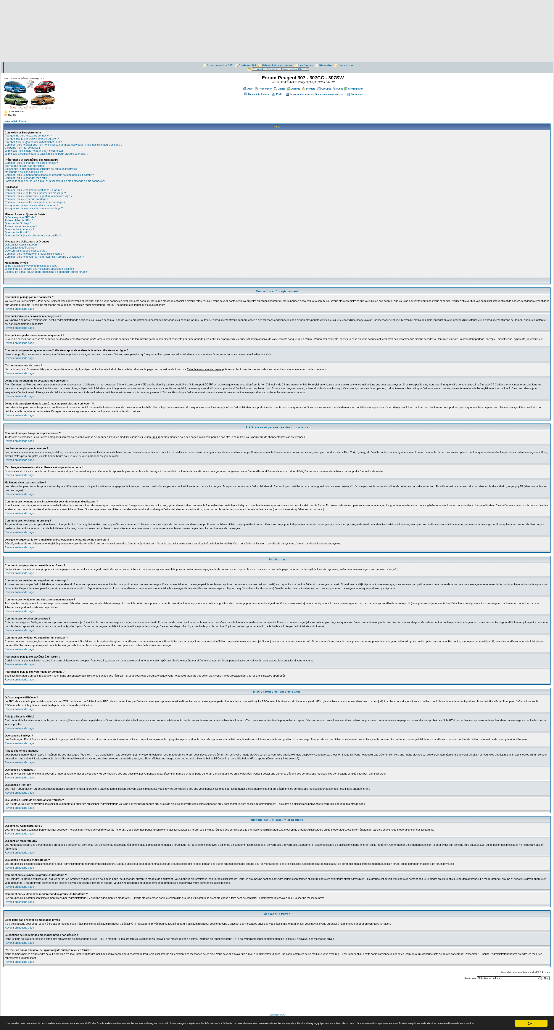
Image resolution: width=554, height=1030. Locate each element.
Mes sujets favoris (258, 94)
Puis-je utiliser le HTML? (19, 220)
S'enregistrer (355, 88)
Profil (279, 94)
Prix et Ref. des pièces (277, 65)
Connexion (357, 94)
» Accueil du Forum (15, 121)
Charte (281, 88)
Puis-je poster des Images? (21, 226)
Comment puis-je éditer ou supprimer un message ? (35, 193)
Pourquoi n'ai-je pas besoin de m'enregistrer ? (32, 138)
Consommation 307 (220, 65)
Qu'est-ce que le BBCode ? (21, 217)
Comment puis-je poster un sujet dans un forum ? (34, 190)
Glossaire (325, 65)
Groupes (326, 88)
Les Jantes (305, 65)
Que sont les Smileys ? (18, 223)
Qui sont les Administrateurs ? (22, 244)
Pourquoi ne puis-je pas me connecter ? (28, 135)
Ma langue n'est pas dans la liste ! (24, 171)
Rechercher (265, 88)
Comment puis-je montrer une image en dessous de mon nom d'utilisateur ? (49, 174)
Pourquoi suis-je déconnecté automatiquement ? (33, 141)
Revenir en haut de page (19, 308)
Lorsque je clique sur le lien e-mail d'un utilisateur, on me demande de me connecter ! (55, 181)
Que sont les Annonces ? (19, 229)
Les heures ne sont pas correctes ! (25, 165)
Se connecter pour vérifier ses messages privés (316, 94)
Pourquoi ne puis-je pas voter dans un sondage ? (34, 208)
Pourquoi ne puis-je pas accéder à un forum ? (31, 205)
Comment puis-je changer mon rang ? (27, 178)
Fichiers (310, 88)
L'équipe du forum (277, 1015)
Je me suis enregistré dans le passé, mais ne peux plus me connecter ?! (47, 153)
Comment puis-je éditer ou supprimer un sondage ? (35, 202)
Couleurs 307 (247, 65)
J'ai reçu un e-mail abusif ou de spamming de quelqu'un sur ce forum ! (46, 271)
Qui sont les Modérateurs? (20, 247)
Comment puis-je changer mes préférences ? (31, 162)
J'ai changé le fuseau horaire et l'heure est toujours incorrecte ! (41, 168)
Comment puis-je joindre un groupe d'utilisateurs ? (34, 253)
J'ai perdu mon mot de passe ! (22, 147)
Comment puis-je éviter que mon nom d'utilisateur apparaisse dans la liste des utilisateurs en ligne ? (63, 144)
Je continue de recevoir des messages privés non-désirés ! (39, 268)
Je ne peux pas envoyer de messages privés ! (31, 265)
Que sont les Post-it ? (17, 232)
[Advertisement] (277, 31)
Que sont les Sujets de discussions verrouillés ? (33, 235)
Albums (295, 88)
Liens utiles (346, 65)
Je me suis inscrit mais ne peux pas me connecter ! (34, 150)
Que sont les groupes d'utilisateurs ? (26, 250)
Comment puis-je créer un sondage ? (26, 199)
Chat (340, 88)
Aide (250, 88)
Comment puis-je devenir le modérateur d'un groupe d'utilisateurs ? (44, 256)
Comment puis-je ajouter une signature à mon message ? (38, 196)
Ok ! (531, 1023)
